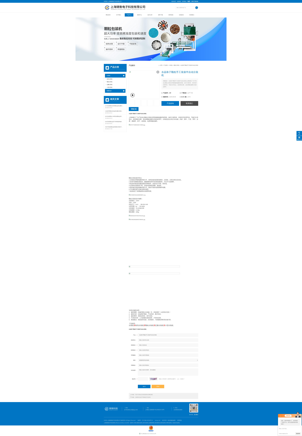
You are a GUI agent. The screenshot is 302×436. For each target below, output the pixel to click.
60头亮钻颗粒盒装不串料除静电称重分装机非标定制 (114, 121)
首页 (161, 65)
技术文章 (150, 15)
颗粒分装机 (109, 81)
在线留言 (179, 1)
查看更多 (109, 90)
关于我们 (118, 15)
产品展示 (166, 65)
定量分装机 (109, 84)
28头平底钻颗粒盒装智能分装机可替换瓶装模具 (114, 127)
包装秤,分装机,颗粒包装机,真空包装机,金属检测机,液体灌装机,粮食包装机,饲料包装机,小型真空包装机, (155, 422)
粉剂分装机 (109, 79)
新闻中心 (139, 15)
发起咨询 (298, 433)
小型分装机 (109, 87)
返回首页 (173, 1)
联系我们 (184, 1)
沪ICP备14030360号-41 (147, 420)
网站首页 (108, 15)
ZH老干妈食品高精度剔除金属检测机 (144, 394)
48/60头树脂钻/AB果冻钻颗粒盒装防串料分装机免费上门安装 (114, 116)
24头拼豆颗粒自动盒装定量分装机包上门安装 (114, 111)
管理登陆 (179, 420)
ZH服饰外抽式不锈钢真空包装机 (143, 397)
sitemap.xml (157, 420)
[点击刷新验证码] (153, 379)
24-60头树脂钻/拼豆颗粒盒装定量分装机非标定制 (114, 105)
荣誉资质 (171, 15)
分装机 (108, 75)
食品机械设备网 (171, 420)
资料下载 (160, 15)
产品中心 (129, 15)
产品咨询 (170, 103)
